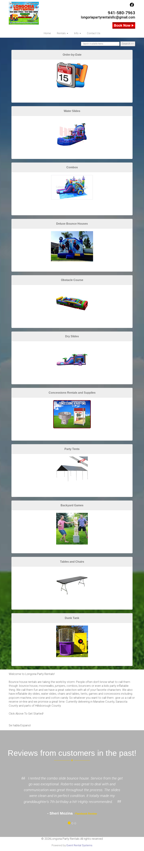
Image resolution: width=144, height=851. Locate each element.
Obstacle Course (72, 280)
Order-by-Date (72, 54)
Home (47, 33)
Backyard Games (72, 505)
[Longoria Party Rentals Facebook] (132, 6)
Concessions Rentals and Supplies (72, 392)
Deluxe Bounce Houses (72, 223)
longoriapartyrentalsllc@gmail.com (108, 17)
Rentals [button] (61, 33)
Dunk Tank (72, 618)
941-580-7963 (121, 12)
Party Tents (72, 449)
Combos (72, 167)
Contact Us (93, 33)
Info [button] (76, 33)
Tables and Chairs (72, 561)
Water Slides (72, 110)
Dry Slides (72, 336)
